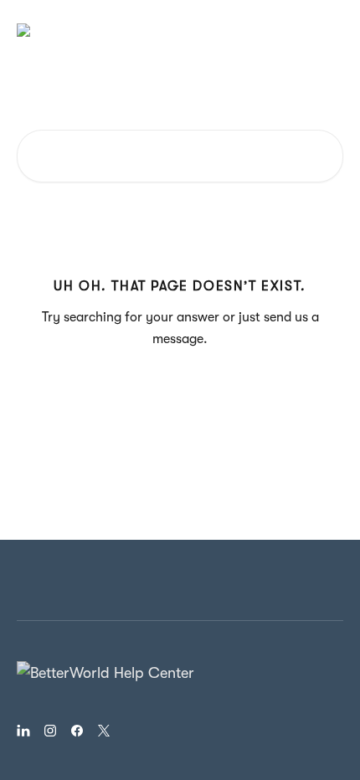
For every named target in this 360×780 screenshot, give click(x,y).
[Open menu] (328, 30)
